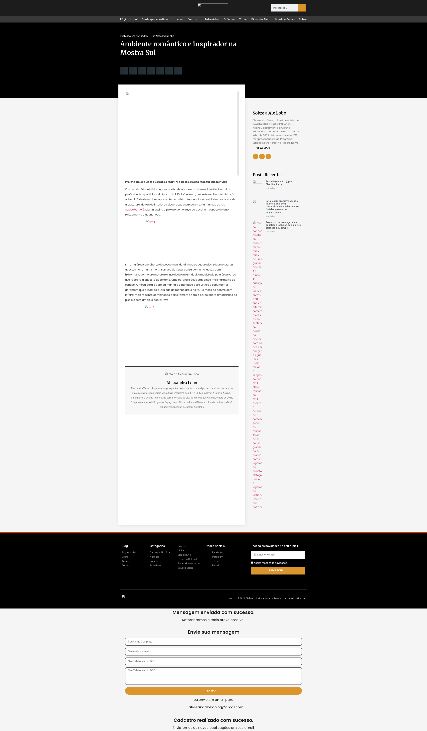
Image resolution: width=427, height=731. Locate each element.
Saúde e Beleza (285, 19)
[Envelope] (143, 8)
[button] (124, 70)
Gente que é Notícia (155, 19)
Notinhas (177, 19)
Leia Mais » (270, 188)
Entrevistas (212, 19)
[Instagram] (129, 8)
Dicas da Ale (259, 19)
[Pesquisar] (302, 8)
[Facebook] (122, 8)
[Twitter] (136, 8)
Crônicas (229, 19)
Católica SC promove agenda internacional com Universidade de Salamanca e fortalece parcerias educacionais (282, 207)
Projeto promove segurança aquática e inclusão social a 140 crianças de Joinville (283, 225)
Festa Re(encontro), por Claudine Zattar (279, 183)
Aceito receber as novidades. (271, 562)
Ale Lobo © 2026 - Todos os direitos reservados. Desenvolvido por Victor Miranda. (267, 598)
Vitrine (243, 19)
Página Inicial (129, 19)
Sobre (303, 19)
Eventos (192, 19)
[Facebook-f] (262, 156)
